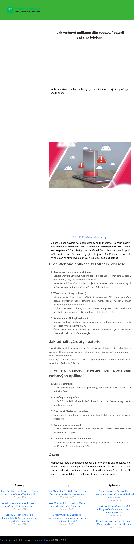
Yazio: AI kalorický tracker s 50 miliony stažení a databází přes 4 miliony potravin (114, 509)
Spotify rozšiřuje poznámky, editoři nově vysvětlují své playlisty (19, 504)
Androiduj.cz (6, 540)
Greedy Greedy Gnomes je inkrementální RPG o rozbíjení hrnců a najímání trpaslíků (19, 517)
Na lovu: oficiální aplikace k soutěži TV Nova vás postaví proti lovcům (114, 523)
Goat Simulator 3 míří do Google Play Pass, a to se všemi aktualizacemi (67, 493)
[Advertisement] (90, 63)
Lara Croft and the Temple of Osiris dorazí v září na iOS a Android (19, 493)
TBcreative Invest (41, 540)
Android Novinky (96, 237)
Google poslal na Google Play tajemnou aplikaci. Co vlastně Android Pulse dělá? (114, 494)
